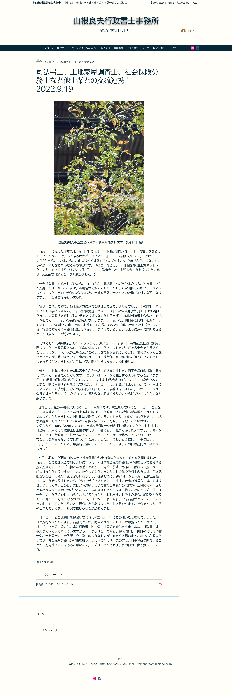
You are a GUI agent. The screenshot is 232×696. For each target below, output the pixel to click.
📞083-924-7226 (188, 2)
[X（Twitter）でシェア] (46, 574)
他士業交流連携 (45, 562)
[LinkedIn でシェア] (54, 574)
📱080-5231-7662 (162, 2)
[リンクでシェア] (62, 574)
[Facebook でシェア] (37, 574)
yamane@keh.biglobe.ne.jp (154, 664)
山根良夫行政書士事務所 (116, 20)
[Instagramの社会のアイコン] (192, 48)
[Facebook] (197, 48)
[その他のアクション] (160, 62)
